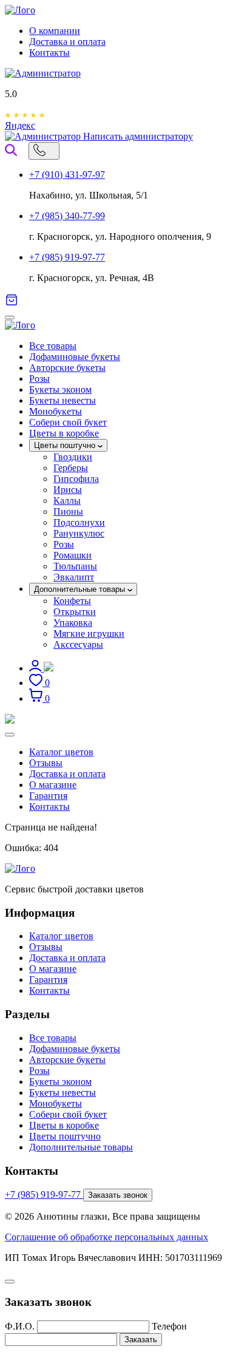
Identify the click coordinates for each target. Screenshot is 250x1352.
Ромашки (72, 555)
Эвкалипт (73, 577)
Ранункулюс (78, 533)
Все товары (52, 346)
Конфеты (72, 601)
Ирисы (67, 489)
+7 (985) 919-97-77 (67, 257)
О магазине (52, 785)
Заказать (140, 1339)
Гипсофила (76, 479)
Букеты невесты (62, 400)
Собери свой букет (68, 422)
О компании (54, 30)
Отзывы (45, 763)
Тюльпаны (75, 566)
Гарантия (48, 795)
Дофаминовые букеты (74, 357)
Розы (39, 378)
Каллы (67, 500)
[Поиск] (11, 150)
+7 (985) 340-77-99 (67, 216)
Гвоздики (72, 457)
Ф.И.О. (20, 1326)
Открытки (74, 611)
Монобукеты (55, 411)
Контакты (49, 52)
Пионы (68, 511)
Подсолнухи (79, 522)
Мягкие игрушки (88, 633)
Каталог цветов (61, 752)
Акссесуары (78, 644)
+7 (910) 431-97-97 (67, 174)
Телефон (169, 1326)
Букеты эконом (60, 389)
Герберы (70, 468)
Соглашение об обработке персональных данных (106, 1237)
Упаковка (72, 622)
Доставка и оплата (67, 41)
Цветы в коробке (64, 433)
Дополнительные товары (80, 589)
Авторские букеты (67, 367)
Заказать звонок (117, 1195)
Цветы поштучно (66, 445)
